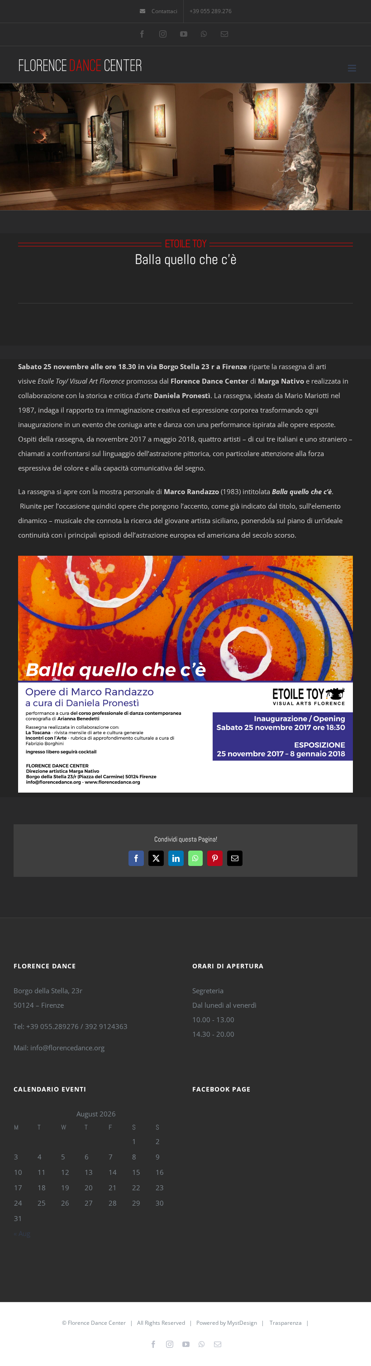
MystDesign (242, 1323)
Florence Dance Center (97, 1323)
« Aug (22, 1233)
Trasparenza (286, 1323)
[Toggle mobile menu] (352, 68)
